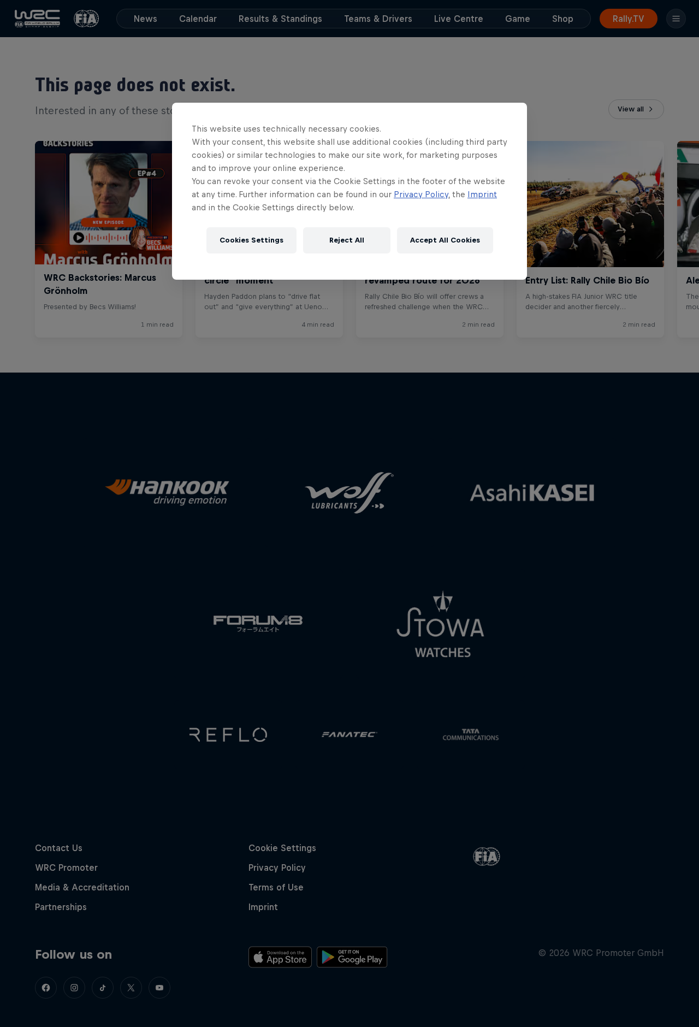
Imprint (482, 194)
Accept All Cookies (445, 240)
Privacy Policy (421, 194)
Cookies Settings (251, 240)
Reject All (346, 240)
